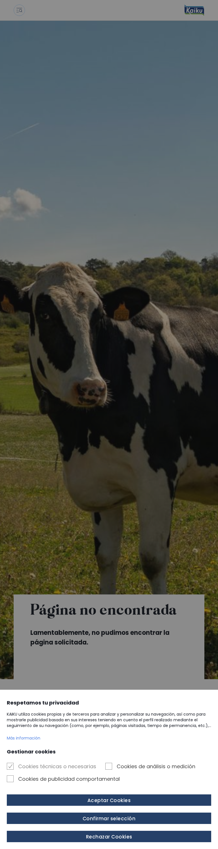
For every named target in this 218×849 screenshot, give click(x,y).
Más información (23, 738)
